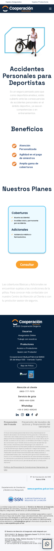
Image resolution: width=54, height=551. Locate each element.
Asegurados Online (27, 335)
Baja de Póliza (27, 365)
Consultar (27, 264)
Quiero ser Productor (27, 352)
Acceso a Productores (27, 348)
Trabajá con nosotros (27, 339)
